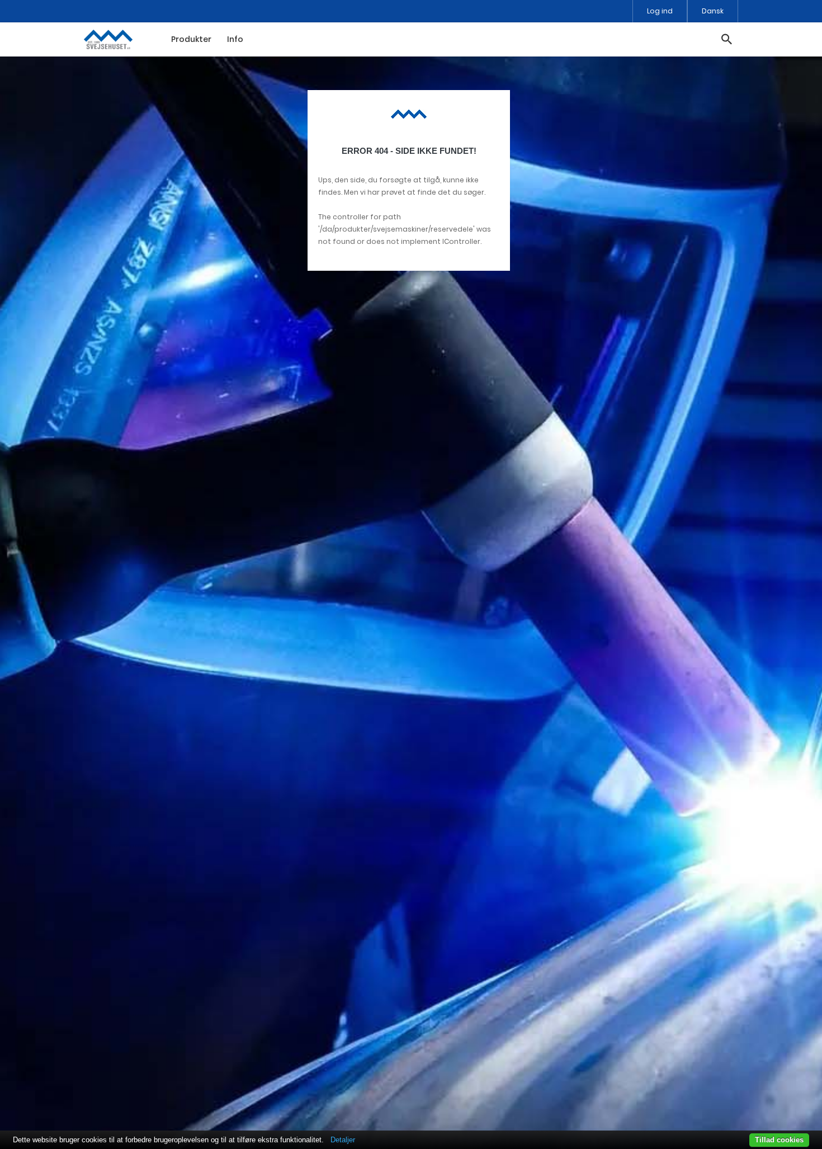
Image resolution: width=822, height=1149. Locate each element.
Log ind (660, 11)
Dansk (713, 11)
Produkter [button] (191, 39)
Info (235, 39)
